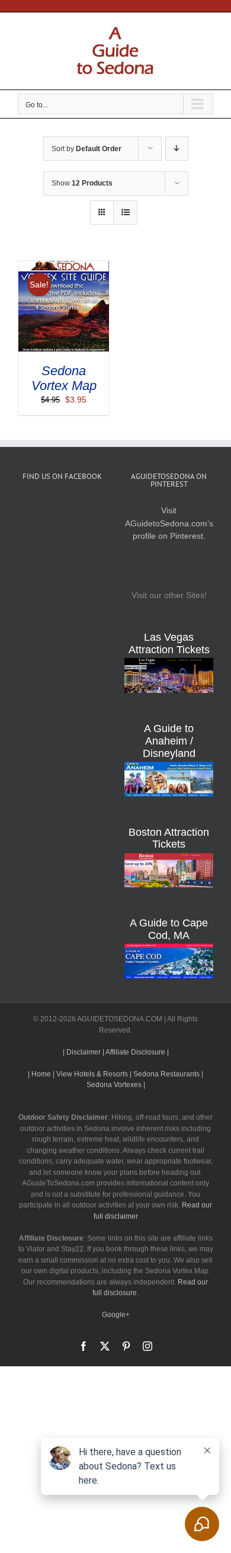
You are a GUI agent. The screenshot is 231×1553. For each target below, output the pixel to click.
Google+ (116, 1315)
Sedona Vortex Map (64, 378)
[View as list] (125, 212)
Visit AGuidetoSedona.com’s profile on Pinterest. (169, 523)
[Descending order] (176, 148)
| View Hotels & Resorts (90, 1074)
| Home (39, 1074)
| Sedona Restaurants (165, 1074)
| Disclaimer (82, 1052)
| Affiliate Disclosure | (135, 1052)
